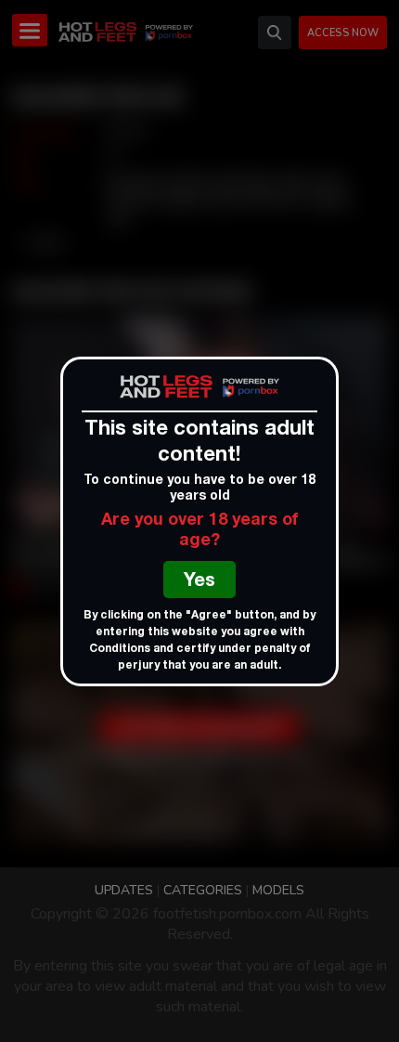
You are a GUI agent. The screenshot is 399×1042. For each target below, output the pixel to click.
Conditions (119, 649)
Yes (199, 582)
